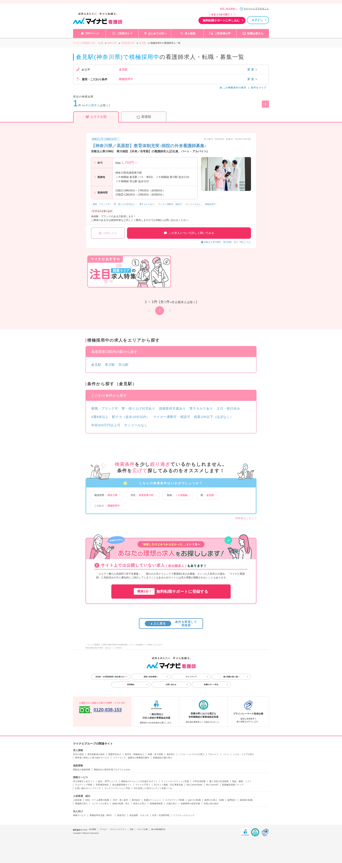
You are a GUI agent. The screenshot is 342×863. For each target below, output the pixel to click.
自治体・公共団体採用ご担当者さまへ (110, 677)
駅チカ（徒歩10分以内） (131, 417)
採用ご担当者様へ (228, 8)
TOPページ (92, 33)
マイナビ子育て (142, 784)
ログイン (257, 20)
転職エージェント (152, 800)
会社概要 (92, 829)
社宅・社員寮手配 (160, 815)
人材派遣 (77, 800)
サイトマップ (191, 677)
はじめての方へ (157, 33)
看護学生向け (114, 754)
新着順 (146, 116)
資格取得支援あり (172, 408)
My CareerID (212, 784)
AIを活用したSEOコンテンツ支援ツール (153, 788)
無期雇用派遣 (156, 803)
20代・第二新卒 (120, 800)
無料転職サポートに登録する (172, 591)
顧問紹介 (231, 800)
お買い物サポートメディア (88, 788)
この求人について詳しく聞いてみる (191, 232)
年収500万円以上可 (106, 425)
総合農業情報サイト (122, 784)
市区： (142, 495)
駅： (207, 495)
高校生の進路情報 (81, 769)
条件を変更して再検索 (173, 623)
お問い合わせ (171, 684)
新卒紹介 (136, 800)
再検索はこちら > (245, 518)
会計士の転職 (194, 800)
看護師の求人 (81, 803)
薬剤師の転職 (246, 800)
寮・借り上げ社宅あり (138, 408)
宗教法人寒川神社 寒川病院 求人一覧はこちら (227, 242)
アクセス (103, 829)
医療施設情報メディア (232, 784)
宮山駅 (123, 364)
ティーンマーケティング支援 (175, 781)
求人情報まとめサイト (83, 781)
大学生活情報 (199, 781)
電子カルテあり (201, 408)
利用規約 (130, 684)
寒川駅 (110, 364)
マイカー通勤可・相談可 (171, 417)
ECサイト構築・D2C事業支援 (168, 784)
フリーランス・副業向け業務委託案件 (131, 757)
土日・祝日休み (228, 408)
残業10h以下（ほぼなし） (213, 417)
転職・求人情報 (155, 754)
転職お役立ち (255, 33)
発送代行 (121, 815)
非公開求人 (92, 105)
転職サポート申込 (211, 684)
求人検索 (190, 33)
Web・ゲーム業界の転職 (97, 800)
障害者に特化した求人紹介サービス (92, 757)
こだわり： (107, 505)
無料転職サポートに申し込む (221, 20)
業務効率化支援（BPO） (101, 815)
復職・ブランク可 (104, 408)
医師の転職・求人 (120, 803)
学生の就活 (78, 754)
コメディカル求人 (100, 803)
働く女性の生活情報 (219, 781)
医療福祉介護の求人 (162, 757)
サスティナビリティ (118, 829)
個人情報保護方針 (158, 829)
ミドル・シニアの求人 (243, 754)
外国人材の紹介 (211, 803)
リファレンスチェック (184, 815)
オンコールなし (136, 425)
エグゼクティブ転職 (174, 800)
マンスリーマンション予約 (117, 788)
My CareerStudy (194, 784)
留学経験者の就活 (96, 754)
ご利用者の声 (223, 33)
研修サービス (79, 815)
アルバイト (213, 754)
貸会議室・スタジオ (139, 815)
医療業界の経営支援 (190, 803)
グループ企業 (142, 829)
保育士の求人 (139, 803)
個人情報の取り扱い (231, 677)
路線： (177, 495)
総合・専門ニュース (107, 781)
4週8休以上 (99, 417)
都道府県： (105, 495)
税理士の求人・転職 (214, 800)
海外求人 (171, 754)
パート (226, 754)
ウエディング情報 (83, 784)
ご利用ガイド (125, 33)
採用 (131, 829)
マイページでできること (256, 8)
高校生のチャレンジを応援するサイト (139, 781)
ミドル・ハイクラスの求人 (191, 754)
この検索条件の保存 (234, 87)
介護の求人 (171, 803)
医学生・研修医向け (134, 754)
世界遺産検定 (102, 784)
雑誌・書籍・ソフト (242, 781)
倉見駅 (96, 364)
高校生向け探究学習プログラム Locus (112, 769)
